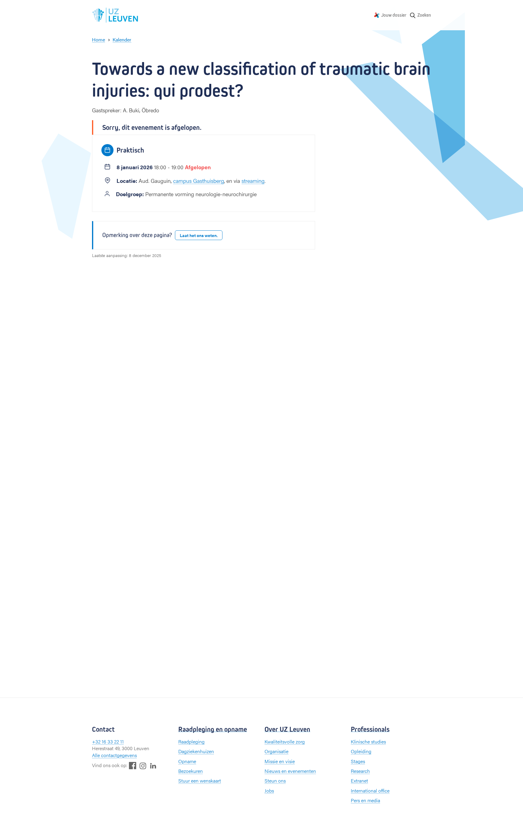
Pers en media (365, 800)
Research (360, 770)
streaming (253, 180)
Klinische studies (368, 741)
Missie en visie (280, 761)
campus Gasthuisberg (198, 180)
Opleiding (361, 751)
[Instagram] (142, 766)
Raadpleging (191, 741)
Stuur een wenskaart (199, 780)
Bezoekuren (190, 770)
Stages (358, 761)
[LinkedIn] (153, 765)
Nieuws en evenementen (290, 770)
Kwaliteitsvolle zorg (285, 741)
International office (370, 790)
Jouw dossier (393, 15)
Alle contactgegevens (114, 755)
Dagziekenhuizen (196, 751)
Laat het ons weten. (199, 235)
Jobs (269, 790)
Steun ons (275, 780)
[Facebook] (132, 765)
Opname (187, 761)
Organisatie (276, 751)
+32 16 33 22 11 (108, 741)
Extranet (359, 780)
